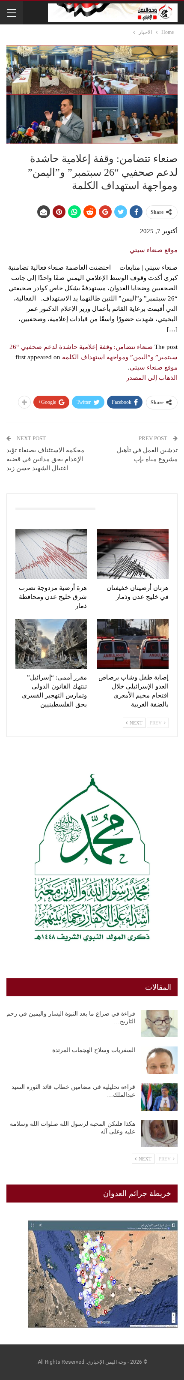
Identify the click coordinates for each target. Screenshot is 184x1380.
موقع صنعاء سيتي (154, 250)
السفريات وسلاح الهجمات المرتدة (93, 1050)
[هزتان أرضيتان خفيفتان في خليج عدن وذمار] (133, 554)
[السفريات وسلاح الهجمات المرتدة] (159, 1060)
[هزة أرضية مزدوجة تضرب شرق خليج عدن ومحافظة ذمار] (51, 554)
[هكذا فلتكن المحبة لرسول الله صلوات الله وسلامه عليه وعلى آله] (159, 1134)
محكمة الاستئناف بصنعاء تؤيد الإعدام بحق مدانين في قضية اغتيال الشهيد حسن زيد (45, 459)
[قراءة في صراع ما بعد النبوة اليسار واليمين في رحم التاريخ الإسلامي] (159, 1023)
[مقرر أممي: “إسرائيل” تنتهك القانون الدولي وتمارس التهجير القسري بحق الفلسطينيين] (51, 644)
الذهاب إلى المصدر (152, 377)
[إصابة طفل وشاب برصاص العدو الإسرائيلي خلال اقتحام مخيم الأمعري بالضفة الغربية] (133, 644)
